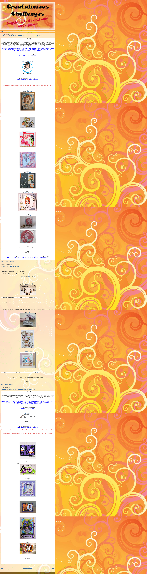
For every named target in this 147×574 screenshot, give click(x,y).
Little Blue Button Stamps (27, 61)
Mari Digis (30, 276)
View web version (27, 570)
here (36, 297)
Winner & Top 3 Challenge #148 (10, 266)
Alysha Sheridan (28, 351)
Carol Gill (28, 312)
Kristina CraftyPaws (29, 283)
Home (28, 568)
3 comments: (11, 384)
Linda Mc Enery (28, 329)
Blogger (29, 572)
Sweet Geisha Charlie (28, 131)
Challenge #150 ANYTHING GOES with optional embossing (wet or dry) (22, 36)
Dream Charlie (29, 91)
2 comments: (11, 564)
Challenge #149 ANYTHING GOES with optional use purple (19, 389)
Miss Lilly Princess (29, 192)
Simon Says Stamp (27, 413)
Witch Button (28, 116)
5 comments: (11, 261)
